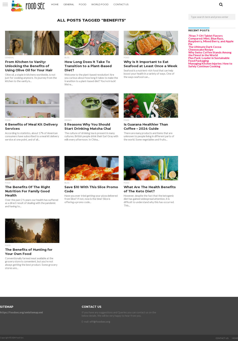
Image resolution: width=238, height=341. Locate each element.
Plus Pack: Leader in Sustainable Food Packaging (208, 59)
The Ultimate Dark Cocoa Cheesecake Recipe (204, 48)
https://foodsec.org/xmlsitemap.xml (21, 312)
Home (55, 4)
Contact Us (121, 4)
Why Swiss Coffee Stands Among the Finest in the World (209, 54)
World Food (100, 4)
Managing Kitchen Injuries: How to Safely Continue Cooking (210, 65)
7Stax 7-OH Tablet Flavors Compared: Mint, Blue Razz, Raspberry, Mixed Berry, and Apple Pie (210, 40)
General (68, 4)
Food (82, 4)
